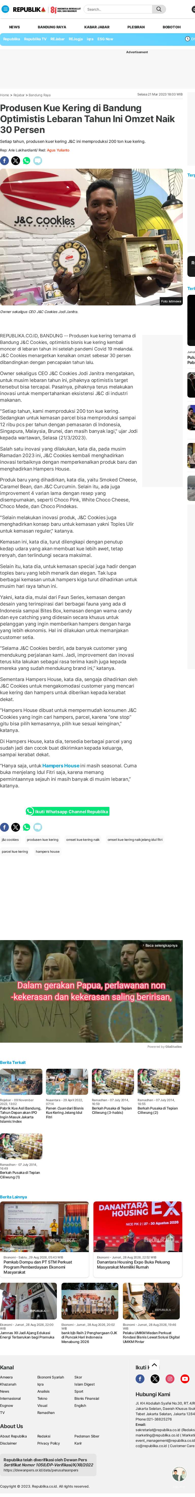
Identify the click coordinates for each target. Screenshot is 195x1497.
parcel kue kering (15, 851)
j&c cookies (10, 840)
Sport (78, 1391)
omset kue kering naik (83, 840)
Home (4, 95)
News (4, 1391)
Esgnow (6, 1405)
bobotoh (172, 27)
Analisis (43, 1391)
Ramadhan (46, 1412)
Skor (78, 1377)
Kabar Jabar (96, 27)
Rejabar (19, 95)
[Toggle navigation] (5, 9)
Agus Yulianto (58, 150)
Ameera (6, 1377)
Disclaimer (8, 1443)
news (14, 27)
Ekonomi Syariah (50, 1377)
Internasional (10, 1398)
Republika (11, 39)
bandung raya (52, 27)
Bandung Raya (39, 95)
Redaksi (44, 1436)
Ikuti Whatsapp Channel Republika (71, 811)
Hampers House (60, 766)
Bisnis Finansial (86, 1398)
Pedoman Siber (86, 1436)
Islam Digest (84, 1384)
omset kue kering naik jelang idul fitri (135, 840)
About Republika (13, 1436)
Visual (42, 1405)
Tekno (42, 1398)
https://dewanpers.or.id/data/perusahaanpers (41, 1470)
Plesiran (135, 27)
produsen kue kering (42, 840)
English (80, 1405)
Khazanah (8, 1384)
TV (2, 1412)
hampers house (47, 851)
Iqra (40, 1384)
